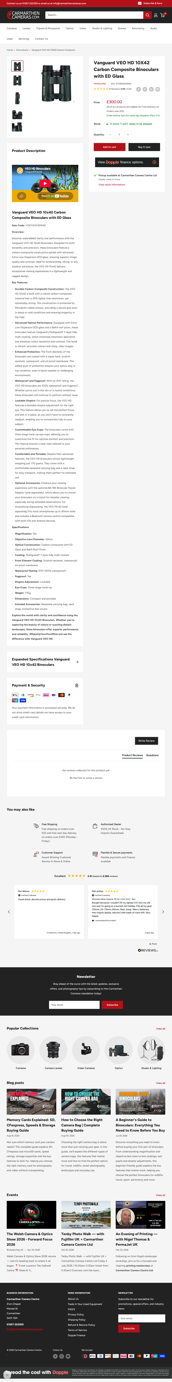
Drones (122, 28)
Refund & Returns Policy (81, 1324)
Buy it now (144, 147)
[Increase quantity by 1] (128, 134)
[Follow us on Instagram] (61, 1356)
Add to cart (109, 147)
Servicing (23, 38)
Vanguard (100, 83)
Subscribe (112, 1004)
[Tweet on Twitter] (151, 89)
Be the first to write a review (86, 777)
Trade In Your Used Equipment (85, 1304)
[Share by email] (157, 89)
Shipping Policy (76, 1319)
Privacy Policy (76, 1314)
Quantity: (99, 134)
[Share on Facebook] (138, 89)
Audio (153, 28)
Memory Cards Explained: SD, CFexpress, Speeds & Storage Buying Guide (31, 1125)
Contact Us (41, 38)
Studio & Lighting (102, 28)
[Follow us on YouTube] (68, 1356)
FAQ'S (71, 1309)
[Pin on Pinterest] (145, 89)
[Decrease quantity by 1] (110, 134)
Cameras (12, 28)
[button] (127, 89)
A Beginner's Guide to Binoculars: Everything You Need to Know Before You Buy (140, 1125)
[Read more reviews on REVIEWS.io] (148, 951)
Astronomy (138, 28)
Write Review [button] (146, 740)
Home (10, 50)
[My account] (155, 15)
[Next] (165, 1050)
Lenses (26, 28)
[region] (86, 912)
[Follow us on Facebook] (55, 1356)
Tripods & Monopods (48, 28)
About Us (73, 1298)
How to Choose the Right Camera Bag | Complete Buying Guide (82, 1125)
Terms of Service (77, 1330)
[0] (162, 15)
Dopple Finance (76, 1335)
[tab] (132, 755)
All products (22, 50)
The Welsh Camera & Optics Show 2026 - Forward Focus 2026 (30, 1239)
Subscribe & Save (152, 3)
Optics (70, 28)
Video (82, 28)
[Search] (147, 15)
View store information (111, 184)
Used (10, 38)
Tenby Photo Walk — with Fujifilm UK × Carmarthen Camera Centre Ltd (82, 1239)
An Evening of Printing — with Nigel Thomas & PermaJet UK (136, 1239)
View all (161, 1028)
